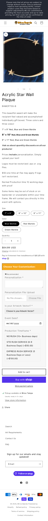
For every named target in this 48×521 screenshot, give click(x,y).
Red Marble (29, 224)
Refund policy (21, 507)
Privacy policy (35, 507)
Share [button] (7, 407)
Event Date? (11, 318)
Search (8, 426)
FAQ (7, 444)
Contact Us (10, 438)
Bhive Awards (22, 504)
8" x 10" (23, 213)
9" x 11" (37, 213)
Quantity (5, 236)
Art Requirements (13, 432)
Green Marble (11, 230)
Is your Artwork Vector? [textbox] (19, 305)
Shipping (5, 251)
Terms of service (17, 511)
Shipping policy (33, 511)
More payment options (24, 386)
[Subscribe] (40, 464)
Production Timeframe (18, 330)
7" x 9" (8, 213)
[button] (5, 23)
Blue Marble (11, 224)
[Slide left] (18, 89)
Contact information (25, 515)
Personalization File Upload (20, 292)
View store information (15, 400)
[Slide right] (30, 89)
